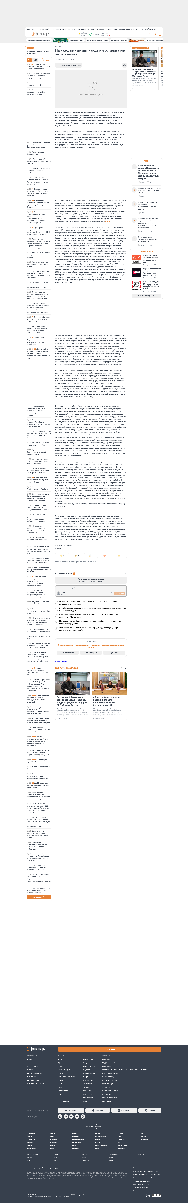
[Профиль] (160, 34)
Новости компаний (66, 668)
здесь (107, 221)
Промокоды (146, 251)
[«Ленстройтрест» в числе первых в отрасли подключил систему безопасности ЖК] (109, 683)
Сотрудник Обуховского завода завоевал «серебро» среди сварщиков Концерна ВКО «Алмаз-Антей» (72, 701)
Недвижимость (64, 1101)
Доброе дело (63, 1091)
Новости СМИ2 (62, 661)
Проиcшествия (89, 1073)
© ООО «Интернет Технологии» (81, 1195)
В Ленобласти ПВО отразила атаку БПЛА (38, 52)
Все (29, 60)
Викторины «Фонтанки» (67, 1077)
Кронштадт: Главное (110, 1091)
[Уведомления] (154, 34)
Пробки (94, 34)
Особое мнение (89, 1066)
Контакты (30, 1063)
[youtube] (77, 1116)
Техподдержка (32, 1066)
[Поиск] (149, 34)
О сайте (29, 1059)
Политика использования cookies (143, 1178)
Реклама (30, 1070)
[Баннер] (60, 40)
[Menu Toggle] (28, 34)
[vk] (71, 1116)
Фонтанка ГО (61, 29)
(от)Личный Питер (47, 29)
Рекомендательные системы (141, 1181)
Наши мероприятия (34, 1073)
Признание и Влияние (97, 29)
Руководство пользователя (141, 1187)
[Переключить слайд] (161, 58)
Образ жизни (88, 1059)
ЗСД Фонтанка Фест (127, 29)
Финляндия (87, 1094)
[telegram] (66, 1116)
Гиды (60, 1084)
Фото (85, 1101)
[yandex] (83, 1116)
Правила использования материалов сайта (146, 1174)
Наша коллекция (108, 1077)
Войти (63, 594)
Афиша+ (61, 1063)
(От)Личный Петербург (111, 1073)
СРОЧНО (31, 48)
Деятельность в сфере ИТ (141, 1184)
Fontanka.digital (108, 1084)
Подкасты (87, 1070)
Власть (60, 1080)
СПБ (35, 60)
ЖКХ (59, 1098)
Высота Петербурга (109, 1098)
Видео (60, 1073)
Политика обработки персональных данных (146, 1171)
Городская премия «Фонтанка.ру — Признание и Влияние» (124, 1070)
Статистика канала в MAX (37, 1084)
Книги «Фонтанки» (109, 1080)
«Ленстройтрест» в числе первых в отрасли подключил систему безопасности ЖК (107, 701)
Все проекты (107, 1101)
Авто (60, 1059)
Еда (59, 1094)
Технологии (87, 1084)
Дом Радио (106, 1087)
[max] (60, 1116)
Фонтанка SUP (32, 29)
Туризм (86, 1087)
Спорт (85, 1077)
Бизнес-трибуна (64, 1070)
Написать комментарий (71, 65)
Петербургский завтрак (146, 29)
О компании (31, 1077)
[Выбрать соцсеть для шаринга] (124, 65)
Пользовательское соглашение (142, 1168)
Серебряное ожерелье (77, 29)
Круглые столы (108, 1094)
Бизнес (60, 1066)
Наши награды (137, 1191)
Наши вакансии (33, 1080)
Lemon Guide (112, 29)
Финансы (87, 1091)
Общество (87, 1063)
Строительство (89, 1080)
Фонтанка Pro (107, 1059)
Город (60, 1087)
